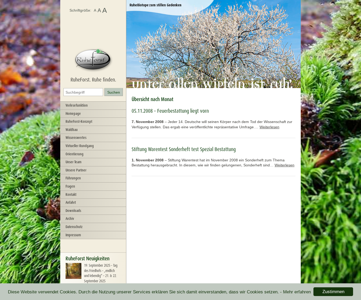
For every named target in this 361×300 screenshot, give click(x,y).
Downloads (73, 210)
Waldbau (72, 129)
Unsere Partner (76, 170)
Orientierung (75, 154)
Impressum (73, 235)
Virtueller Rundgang (80, 145)
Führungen (73, 178)
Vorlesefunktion (77, 105)
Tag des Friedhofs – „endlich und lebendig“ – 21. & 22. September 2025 (100, 273)
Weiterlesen (269, 127)
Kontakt (71, 194)
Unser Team (73, 162)
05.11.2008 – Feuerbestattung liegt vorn (170, 110)
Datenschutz (74, 226)
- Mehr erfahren (295, 291)
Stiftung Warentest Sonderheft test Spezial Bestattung (184, 149)
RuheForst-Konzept (79, 121)
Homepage (73, 113)
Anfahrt (71, 202)
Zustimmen (333, 291)
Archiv (70, 218)
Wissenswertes (76, 137)
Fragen (70, 186)
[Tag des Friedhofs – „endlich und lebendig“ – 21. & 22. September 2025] (73, 277)
